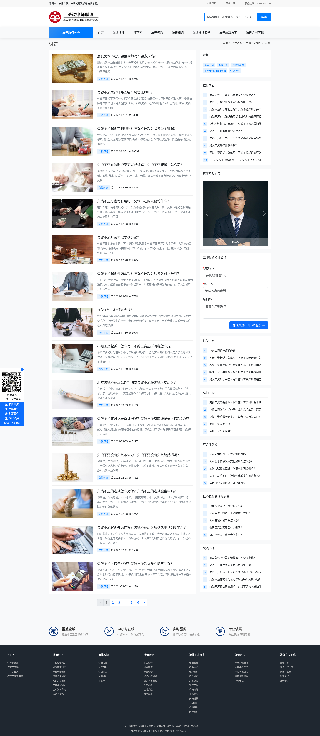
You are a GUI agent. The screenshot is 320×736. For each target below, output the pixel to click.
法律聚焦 (102, 676)
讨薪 (267, 43)
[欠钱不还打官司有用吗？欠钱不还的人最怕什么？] (72, 213)
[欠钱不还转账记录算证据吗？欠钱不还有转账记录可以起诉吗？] (72, 431)
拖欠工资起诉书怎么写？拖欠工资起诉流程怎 (235, 379)
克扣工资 (209, 393)
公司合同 (284, 663)
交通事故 (193, 707)
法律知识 (178, 33)
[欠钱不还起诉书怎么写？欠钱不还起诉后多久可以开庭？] (72, 286)
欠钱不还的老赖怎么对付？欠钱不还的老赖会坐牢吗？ (137, 491)
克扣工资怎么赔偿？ (221, 431)
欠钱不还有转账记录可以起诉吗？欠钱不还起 (235, 116)
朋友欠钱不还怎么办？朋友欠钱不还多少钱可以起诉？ (137, 382)
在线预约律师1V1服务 (247, 325)
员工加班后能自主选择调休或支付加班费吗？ (235, 475)
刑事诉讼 (193, 680)
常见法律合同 (286, 667)
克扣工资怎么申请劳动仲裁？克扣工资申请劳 (235, 409)
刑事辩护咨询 (59, 663)
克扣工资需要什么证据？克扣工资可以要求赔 (235, 402)
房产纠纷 (148, 694)
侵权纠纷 (193, 671)
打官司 (137, 33)
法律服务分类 (71, 33)
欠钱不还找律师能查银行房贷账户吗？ (125, 92)
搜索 (264, 17)
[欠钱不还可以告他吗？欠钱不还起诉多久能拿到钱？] (72, 576)
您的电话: (209, 284)
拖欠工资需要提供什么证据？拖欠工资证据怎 (235, 365)
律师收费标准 (241, 676)
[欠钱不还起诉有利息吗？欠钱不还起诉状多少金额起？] (72, 141)
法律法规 (102, 663)
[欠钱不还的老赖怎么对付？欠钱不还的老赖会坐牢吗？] (72, 503)
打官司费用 (13, 663)
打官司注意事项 (15, 676)
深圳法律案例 (201, 33)
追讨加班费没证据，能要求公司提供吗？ (232, 468)
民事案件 (14, 409)
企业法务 (14, 418)
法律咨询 (157, 33)
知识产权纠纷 (59, 680)
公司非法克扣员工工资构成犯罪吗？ (230, 513)
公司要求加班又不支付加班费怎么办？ (231, 461)
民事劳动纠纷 (253, 43)
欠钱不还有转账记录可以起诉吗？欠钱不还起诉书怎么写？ (140, 165)
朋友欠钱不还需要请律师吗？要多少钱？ (127, 56)
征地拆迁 (148, 689)
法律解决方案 (228, 33)
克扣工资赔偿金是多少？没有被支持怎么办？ (235, 416)
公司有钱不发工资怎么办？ (225, 520)
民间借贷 (193, 698)
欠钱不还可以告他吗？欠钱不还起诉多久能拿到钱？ (135, 563)
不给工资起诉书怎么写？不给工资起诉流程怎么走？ (135, 346)
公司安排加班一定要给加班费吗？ (228, 454)
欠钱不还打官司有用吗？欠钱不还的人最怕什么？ (134, 201)
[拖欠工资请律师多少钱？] (72, 322)
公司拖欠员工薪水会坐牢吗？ (226, 534)
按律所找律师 (241, 671)
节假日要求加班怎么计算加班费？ (228, 483)
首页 (101, 33)
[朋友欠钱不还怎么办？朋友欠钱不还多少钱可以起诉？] (72, 394)
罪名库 (101, 680)
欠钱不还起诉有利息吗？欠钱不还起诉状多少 (235, 109)
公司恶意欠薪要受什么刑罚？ (226, 527)
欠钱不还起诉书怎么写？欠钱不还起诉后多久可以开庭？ (139, 273)
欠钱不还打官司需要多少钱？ (119, 237)
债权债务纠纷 (59, 676)
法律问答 (102, 671)
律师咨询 (240, 654)
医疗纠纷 (148, 685)
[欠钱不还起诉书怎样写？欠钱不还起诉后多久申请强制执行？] (72, 539)
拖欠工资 (103, 332)
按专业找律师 (241, 667)
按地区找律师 (241, 663)
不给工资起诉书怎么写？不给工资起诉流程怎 (235, 152)
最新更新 (211, 3)
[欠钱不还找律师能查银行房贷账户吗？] (72, 104)
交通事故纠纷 (59, 685)
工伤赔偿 (193, 694)
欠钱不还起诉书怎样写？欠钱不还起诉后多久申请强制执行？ (142, 527)
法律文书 (284, 676)
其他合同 (284, 680)
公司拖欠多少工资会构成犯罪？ (227, 506)
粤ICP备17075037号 (180, 730)
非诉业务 (14, 404)
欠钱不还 (103, 78)
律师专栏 (239, 680)
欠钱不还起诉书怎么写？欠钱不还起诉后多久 (235, 138)
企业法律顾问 (59, 689)
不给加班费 (210, 444)
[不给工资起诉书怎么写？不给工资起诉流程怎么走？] (72, 358)
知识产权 (193, 685)
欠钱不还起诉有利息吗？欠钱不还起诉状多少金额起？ (137, 128)
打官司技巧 (13, 671)
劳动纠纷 (193, 703)
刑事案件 (14, 413)
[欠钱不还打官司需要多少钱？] (72, 249)
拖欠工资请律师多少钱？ (115, 310)
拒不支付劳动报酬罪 (216, 496)
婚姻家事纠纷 (59, 667)
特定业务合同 (286, 671)
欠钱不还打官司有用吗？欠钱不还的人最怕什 (235, 123)
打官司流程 (13, 667)
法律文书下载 (255, 33)
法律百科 (102, 667)
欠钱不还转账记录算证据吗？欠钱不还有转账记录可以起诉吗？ (144, 418)
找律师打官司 (212, 173)
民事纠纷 (148, 671)
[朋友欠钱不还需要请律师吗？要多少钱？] (72, 68)
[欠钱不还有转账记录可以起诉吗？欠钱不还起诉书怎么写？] (72, 177)
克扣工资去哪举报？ (221, 424)
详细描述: (208, 299)
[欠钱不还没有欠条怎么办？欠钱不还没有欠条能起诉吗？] (72, 467)
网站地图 (230, 3)
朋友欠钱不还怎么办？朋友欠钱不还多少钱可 (237, 159)
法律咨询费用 (59, 694)
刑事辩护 (148, 663)
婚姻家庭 (148, 667)
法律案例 (149, 654)
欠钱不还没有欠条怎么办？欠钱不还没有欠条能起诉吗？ (139, 455)
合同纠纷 (193, 689)
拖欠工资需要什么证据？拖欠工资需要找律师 (235, 372)
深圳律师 (118, 33)
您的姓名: (209, 268)
